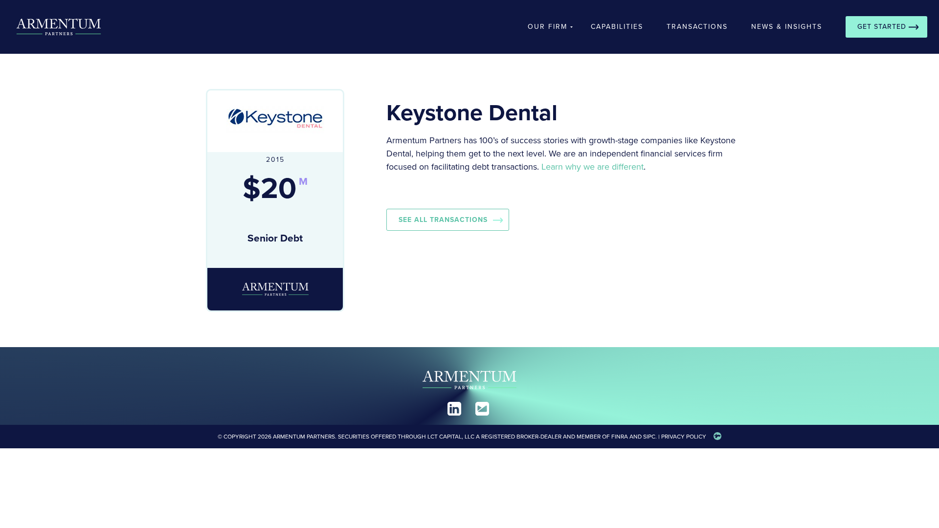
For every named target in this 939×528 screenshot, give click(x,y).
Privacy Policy (683, 436)
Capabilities (617, 27)
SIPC (649, 436)
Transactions (697, 27)
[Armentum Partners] (53, 27)
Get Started (881, 27)
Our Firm (547, 27)
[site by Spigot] (717, 436)
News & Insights (786, 27)
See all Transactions (443, 220)
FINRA (619, 436)
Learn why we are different (592, 166)
